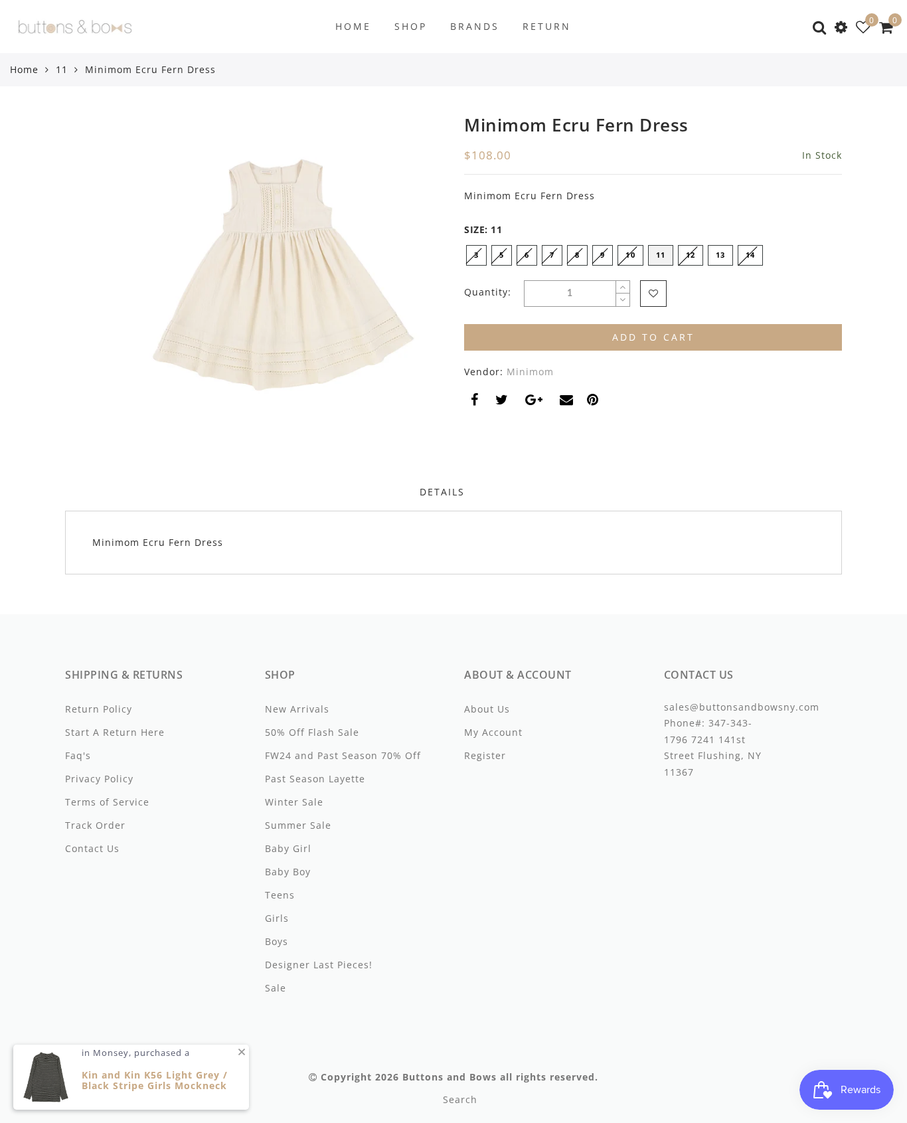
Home (24, 69)
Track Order (95, 825)
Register (485, 755)
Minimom (530, 371)
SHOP (410, 26)
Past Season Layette (315, 778)
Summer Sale (298, 825)
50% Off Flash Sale (312, 732)
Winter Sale (294, 802)
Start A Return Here (115, 732)
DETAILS (442, 491)
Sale (275, 988)
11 (62, 69)
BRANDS (474, 26)
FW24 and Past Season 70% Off (343, 755)
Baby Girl (288, 848)
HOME (353, 26)
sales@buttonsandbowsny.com (741, 707)
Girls (277, 918)
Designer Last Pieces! (318, 964)
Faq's (78, 755)
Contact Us (92, 848)
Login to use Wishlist (653, 293)
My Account (493, 732)
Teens (280, 895)
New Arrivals (297, 709)
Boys (276, 941)
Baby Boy (288, 871)
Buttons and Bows (449, 1077)
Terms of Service (107, 802)
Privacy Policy (99, 778)
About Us (487, 709)
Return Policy (98, 709)
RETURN (547, 26)
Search (460, 1099)
